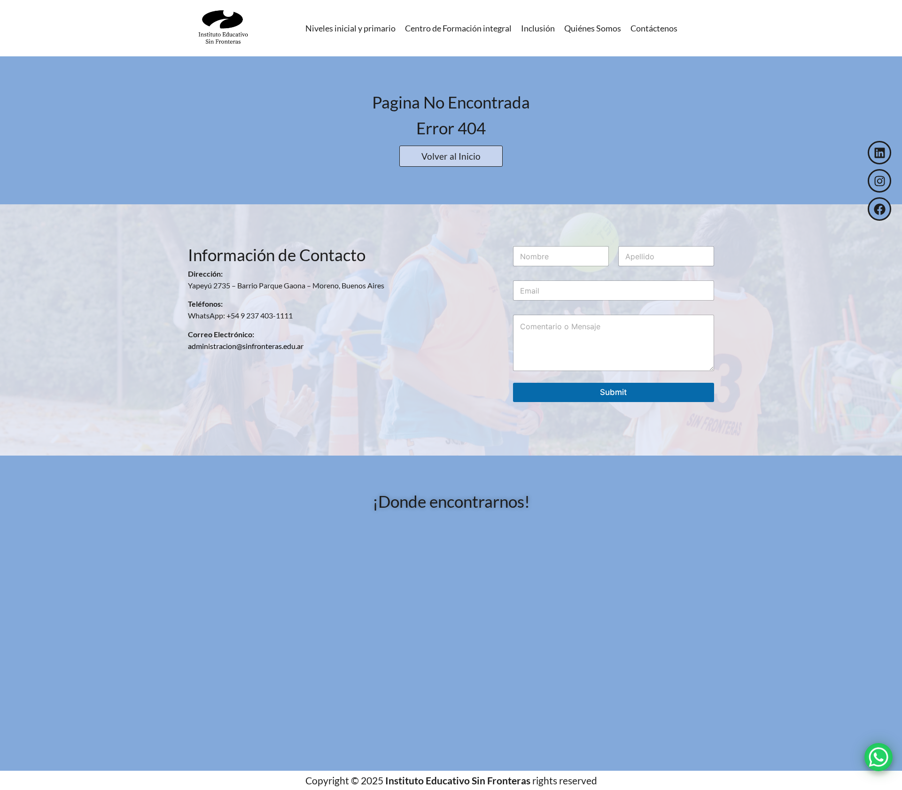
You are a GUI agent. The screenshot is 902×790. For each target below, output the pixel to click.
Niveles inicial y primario (350, 28)
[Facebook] (879, 209)
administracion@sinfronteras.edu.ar (245, 345)
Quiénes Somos (592, 28)
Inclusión (538, 28)
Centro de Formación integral (458, 28)
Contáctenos (653, 28)
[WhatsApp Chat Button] (878, 757)
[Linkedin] (879, 152)
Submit (613, 392)
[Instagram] (879, 181)
